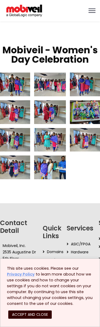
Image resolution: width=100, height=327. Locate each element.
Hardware (80, 252)
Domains (55, 251)
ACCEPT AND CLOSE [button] (30, 314)
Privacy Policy (21, 274)
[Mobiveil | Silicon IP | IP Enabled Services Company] (24, 10)
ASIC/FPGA (80, 244)
